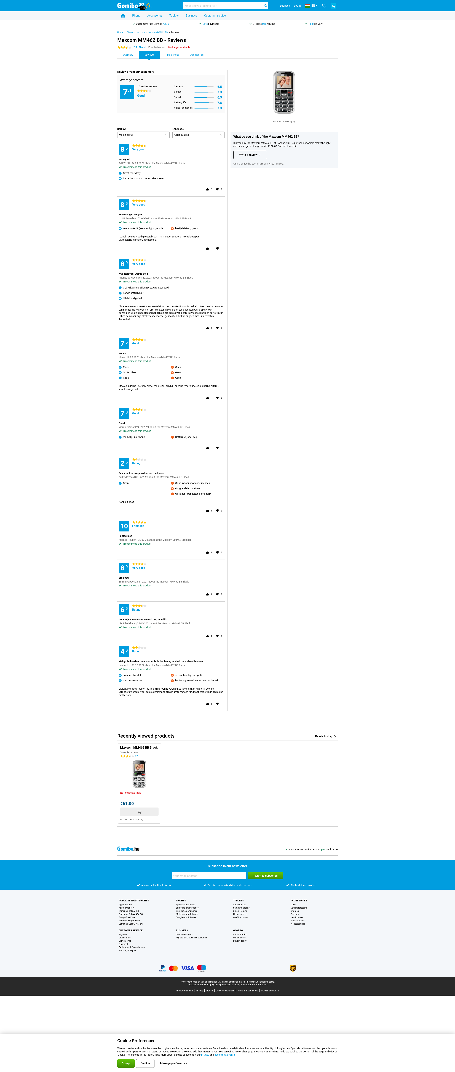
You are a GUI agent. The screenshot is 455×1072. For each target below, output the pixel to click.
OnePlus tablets (240, 917)
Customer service (215, 15)
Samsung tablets (241, 908)
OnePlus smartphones (186, 911)
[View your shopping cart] (333, 5)
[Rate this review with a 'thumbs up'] (207, 189)
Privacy (199, 990)
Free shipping (289, 121)
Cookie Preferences (225, 990)
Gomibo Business (184, 934)
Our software (239, 937)
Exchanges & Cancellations (132, 947)
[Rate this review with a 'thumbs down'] (217, 189)
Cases (293, 904)
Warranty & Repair (127, 950)
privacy (205, 1054)
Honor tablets (239, 914)
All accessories (298, 924)
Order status (124, 937)
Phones (181, 900)
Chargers (295, 911)
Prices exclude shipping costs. (260, 982)
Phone (136, 15)
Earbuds (295, 914)
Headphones (297, 917)
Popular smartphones (134, 900)
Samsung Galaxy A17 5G (131, 924)
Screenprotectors (299, 908)
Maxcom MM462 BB (158, 32)
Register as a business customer (191, 937)
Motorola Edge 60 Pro (129, 920)
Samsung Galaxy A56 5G (131, 914)
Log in (297, 5)
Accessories (154, 15)
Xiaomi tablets (240, 911)
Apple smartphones (185, 904)
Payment (123, 934)
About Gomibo (240, 934)
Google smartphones (186, 917)
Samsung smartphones (187, 908)
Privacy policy (240, 941)
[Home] (123, 15)
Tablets (174, 15)
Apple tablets (239, 904)
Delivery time (125, 941)
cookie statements (225, 1054)
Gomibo (238, 930)
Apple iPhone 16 (127, 908)
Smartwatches (297, 920)
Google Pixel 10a (127, 917)
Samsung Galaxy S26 (129, 911)
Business (191, 15)
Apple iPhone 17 (127, 904)
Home (120, 32)
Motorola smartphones (187, 914)
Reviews (175, 32)
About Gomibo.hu (184, 990)
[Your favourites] (324, 5)
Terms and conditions (247, 990)
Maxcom (140, 32)
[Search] (265, 6)
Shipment (123, 944)
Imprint (209, 990)
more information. (259, 984)
